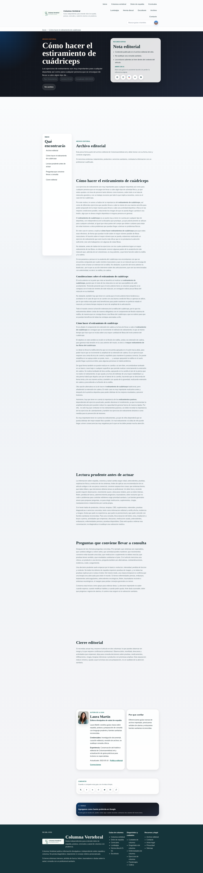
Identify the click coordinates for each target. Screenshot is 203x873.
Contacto (153, 17)
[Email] (110, 789)
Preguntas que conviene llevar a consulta (55, 173)
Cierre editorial (51, 180)
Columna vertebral (118, 4)
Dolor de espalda (137, 4)
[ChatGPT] (117, 77)
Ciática (131, 865)
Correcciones (95, 765)
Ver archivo (48, 87)
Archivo (153, 10)
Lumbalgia (114, 10)
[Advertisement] (101, 113)
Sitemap (150, 848)
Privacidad (151, 845)
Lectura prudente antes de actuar (56, 165)
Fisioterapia (133, 862)
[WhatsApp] (98, 789)
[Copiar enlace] (116, 789)
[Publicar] (80, 789)
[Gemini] (135, 77)
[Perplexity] (123, 77)
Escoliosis (142, 10)
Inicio (105, 4)
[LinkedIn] (92, 789)
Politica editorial (116, 760)
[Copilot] (129, 77)
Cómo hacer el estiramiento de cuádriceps (65, 30)
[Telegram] (104, 789)
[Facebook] (86, 789)
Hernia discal (128, 10)
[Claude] (141, 77)
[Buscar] (156, 23)
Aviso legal (151, 842)
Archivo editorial (52, 150)
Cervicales (152, 4)
